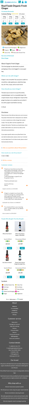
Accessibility (14, 312)
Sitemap (14, 314)
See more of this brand (7, 55)
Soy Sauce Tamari (7, 262)
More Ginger (5, 58)
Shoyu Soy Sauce (7, 233)
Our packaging (14, 308)
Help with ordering (14, 326)
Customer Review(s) (7, 11)
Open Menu (2, 2)
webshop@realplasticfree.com (15, 348)
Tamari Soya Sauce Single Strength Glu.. (19, 263)
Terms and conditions (14, 338)
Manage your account (14, 324)
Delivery (14, 328)
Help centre (14, 322)
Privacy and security (14, 334)
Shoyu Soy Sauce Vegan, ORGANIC (20, 234)
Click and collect (14, 330)
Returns (14, 332)
